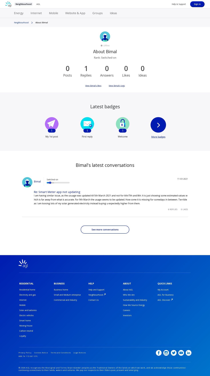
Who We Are (129, 294)
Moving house (25, 325)
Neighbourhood (24, 4)
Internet (36, 13)
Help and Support (96, 289)
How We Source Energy (134, 305)
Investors (127, 315)
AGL (38, 4)
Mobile (53, 13)
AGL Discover (164, 299)
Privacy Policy (25, 352)
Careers (126, 310)
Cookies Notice (41, 352)
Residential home (27, 289)
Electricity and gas (27, 294)
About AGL (128, 289)
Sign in (197, 4)
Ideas (113, 13)
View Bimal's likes (93, 85)
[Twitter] (174, 353)
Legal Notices (79, 352)
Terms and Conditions (61, 352)
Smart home (25, 320)
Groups (97, 13)
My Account (163, 289)
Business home (61, 289)
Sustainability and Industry (135, 300)
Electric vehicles (26, 315)
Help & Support (179, 4)
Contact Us (93, 300)
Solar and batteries (28, 310)
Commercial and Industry (65, 300)
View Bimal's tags (117, 85)
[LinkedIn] (188, 353)
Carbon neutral (26, 330)
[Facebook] (159, 353)
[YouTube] (181, 353)
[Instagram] (166, 353)
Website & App (75, 13)
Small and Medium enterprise (67, 294)
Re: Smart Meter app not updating (57, 192)
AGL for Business (166, 294)
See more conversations (105, 229)
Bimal (37, 181)
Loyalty (22, 336)
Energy (18, 13)
